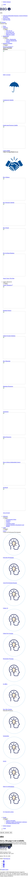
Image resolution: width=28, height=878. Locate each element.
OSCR (4, 761)
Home (4, 26)
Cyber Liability (6, 150)
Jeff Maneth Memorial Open (12, 823)
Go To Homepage (6, 845)
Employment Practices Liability (10, 125)
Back (6, 29)
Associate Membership (11, 40)
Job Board (5, 487)
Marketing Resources (8, 386)
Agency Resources (7, 285)
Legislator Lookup (10, 523)
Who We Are (9, 30)
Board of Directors (10, 33)
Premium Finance (7, 310)
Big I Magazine (6, 361)
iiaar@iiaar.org (6, 858)
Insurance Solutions (7, 43)
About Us (5, 27)
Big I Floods (6, 227)
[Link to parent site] (5, 10)
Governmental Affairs (11, 519)
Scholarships (6, 736)
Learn (4, 527)
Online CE (5, 608)
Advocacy (5, 516)
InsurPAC (8, 520)
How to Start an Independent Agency (12, 462)
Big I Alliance (6, 177)
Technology (6, 411)
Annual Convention (10, 820)
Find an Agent (6, 18)
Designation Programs (8, 658)
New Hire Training (7, 709)
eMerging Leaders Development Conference (16, 822)
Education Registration (8, 557)
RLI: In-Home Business (8, 253)
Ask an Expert (6, 512)
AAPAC (8, 522)
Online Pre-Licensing (8, 633)
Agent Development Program (10, 582)
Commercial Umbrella (8, 100)
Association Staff (10, 32)
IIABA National (7, 1)
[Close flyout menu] (1, 13)
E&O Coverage (6, 74)
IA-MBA (5, 684)
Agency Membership (11, 39)
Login (4, 4)
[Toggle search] (2, 833)
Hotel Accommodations (8, 786)
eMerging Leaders (10, 34)
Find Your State (6, 19)
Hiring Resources (7, 437)
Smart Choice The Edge (8, 278)
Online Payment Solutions (9, 335)
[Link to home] (3, 22)
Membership (6, 36)
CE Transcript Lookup (8, 811)
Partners (8, 42)
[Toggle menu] (7, 833)
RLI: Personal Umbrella (8, 202)
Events (4, 817)
